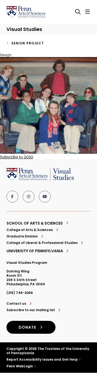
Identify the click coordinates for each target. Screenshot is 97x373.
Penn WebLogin (19, 366)
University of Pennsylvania (34, 251)
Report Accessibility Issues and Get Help (42, 359)
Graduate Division (22, 236)
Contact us (16, 303)
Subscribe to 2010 (16, 156)
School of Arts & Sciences (34, 223)
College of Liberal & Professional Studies (42, 242)
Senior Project (27, 43)
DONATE (27, 327)
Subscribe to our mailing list (30, 310)
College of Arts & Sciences (29, 230)
